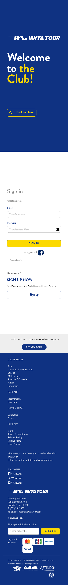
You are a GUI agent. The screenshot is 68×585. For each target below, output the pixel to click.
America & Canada (17, 379)
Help (10, 431)
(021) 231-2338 (17, 508)
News (11, 418)
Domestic (12, 402)
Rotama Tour (34, 347)
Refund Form (14, 440)
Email (10, 208)
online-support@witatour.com (26, 511)
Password (11, 223)
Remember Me (16, 260)
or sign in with (31, 252)
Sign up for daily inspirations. (23, 524)
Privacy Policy (15, 437)
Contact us (13, 415)
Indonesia (13, 386)
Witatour (16, 473)
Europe (11, 373)
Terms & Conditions (18, 434)
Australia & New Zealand (20, 369)
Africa (11, 382)
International (14, 398)
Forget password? (14, 201)
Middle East (14, 376)
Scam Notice (14, 444)
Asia (10, 366)
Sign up (34, 294)
